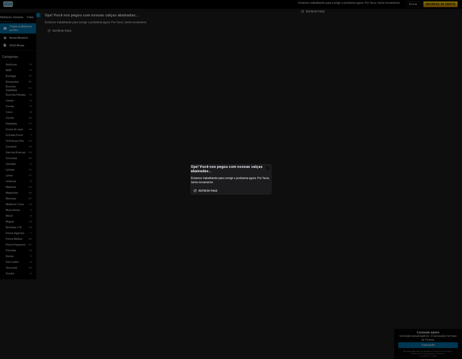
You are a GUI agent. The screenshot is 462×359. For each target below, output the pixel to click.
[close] (267, 168)
